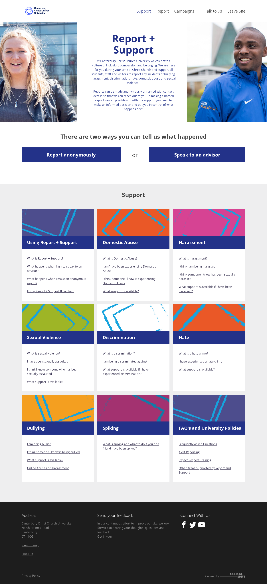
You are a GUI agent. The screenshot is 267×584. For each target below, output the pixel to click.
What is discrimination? (119, 353)
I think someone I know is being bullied (53, 452)
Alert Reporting (189, 452)
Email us (27, 554)
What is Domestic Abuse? (120, 258)
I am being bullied (39, 444)
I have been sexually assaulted (47, 361)
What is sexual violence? (43, 353)
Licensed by (212, 576)
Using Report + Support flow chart (50, 291)
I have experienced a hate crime (200, 361)
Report (163, 11)
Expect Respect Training (195, 460)
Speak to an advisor (197, 154)
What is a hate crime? (193, 353)
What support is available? (121, 291)
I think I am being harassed (197, 266)
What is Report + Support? (45, 258)
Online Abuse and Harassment (48, 468)
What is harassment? (193, 258)
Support (144, 11)
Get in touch (105, 536)
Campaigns (184, 11)
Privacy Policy (31, 576)
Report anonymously (71, 154)
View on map (30, 545)
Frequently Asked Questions (198, 444)
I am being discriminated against (125, 361)
